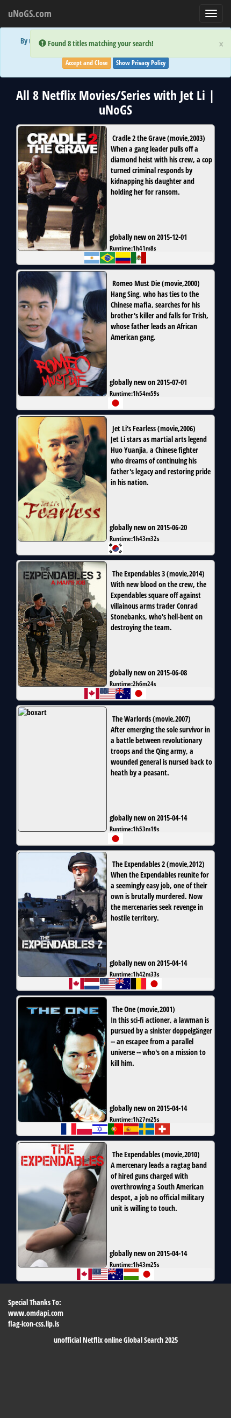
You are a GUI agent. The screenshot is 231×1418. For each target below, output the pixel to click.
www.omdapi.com (35, 1313)
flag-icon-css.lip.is (33, 1324)
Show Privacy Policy (140, 62)
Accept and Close (87, 62)
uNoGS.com (30, 13)
